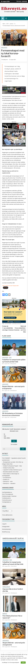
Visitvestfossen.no (7, 500)
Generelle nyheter (6, 586)
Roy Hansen (13, 363)
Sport (10, 357)
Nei (5, 436)
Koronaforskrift (8, 323)
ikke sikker (7, 438)
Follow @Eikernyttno (7, 515)
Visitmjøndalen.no (6, 502)
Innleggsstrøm (5, 526)
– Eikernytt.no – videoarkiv (8, 483)
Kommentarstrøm (6, 529)
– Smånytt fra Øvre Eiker (8, 468)
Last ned (5, 287)
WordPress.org (6, 532)
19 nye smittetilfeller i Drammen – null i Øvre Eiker (20, 329)
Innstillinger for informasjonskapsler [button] (10, 662)
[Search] (26, 18)
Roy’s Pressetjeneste (7, 494)
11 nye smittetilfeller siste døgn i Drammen (8, 328)
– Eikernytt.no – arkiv (7, 481)
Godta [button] (23, 662)
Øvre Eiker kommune (16, 323)
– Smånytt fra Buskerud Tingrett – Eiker (12, 466)
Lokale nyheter (4, 47)
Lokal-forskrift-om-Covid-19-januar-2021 (10, 285)
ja (4, 434)
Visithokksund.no (6, 498)
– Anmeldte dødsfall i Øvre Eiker (10, 471)
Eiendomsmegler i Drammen (9, 496)
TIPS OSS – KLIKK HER (21, 1)
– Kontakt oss (5, 479)
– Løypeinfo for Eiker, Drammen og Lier (12, 469)
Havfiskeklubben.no (7, 492)
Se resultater (14, 444)
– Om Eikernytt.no (6, 477)
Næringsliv (5, 613)
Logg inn (4, 524)
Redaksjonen (5, 59)
